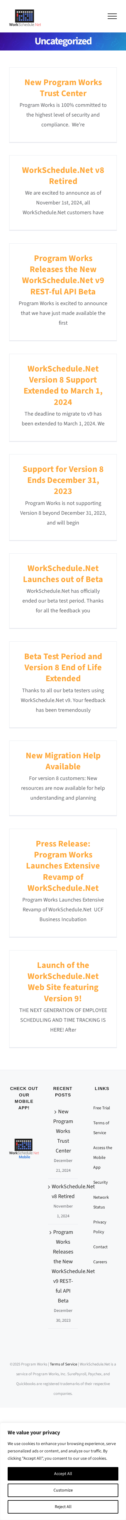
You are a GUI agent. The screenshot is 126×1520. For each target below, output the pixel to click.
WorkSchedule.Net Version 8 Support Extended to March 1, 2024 (63, 385)
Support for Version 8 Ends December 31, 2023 (63, 480)
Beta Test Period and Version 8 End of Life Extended (63, 667)
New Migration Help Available (63, 761)
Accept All (63, 1474)
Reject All (63, 1507)
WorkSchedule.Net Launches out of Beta (63, 573)
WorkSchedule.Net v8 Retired (63, 175)
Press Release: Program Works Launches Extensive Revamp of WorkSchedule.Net (63, 866)
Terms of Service (63, 1364)
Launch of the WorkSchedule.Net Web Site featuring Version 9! (63, 982)
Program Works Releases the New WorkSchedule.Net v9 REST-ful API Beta (63, 275)
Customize (63, 1490)
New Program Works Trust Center (63, 87)
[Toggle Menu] (112, 16)
